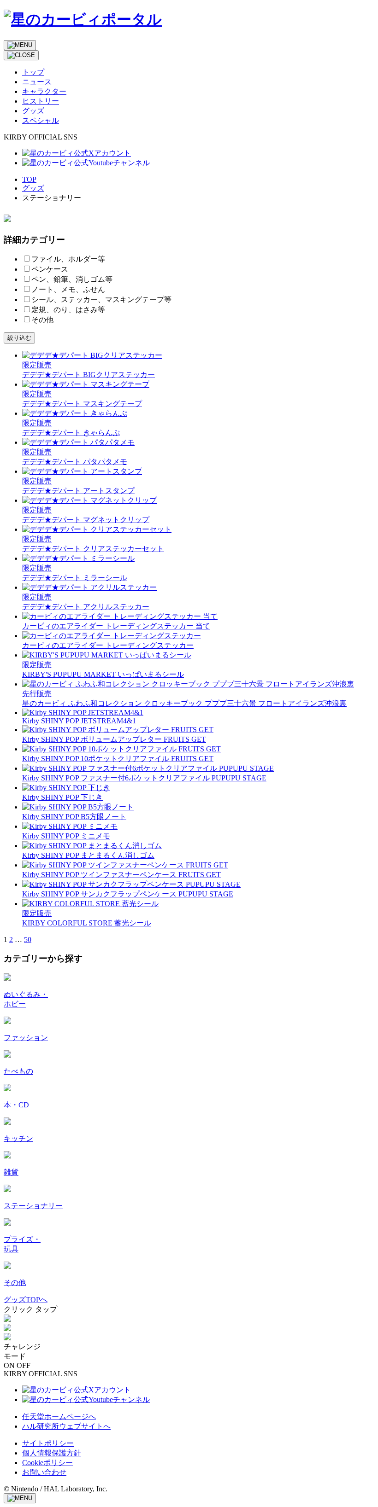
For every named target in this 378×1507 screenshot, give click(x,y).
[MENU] (20, 45)
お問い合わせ (44, 1472)
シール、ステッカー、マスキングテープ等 (101, 299)
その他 (42, 320)
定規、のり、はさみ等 (68, 310)
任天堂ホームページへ (59, 1416)
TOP (29, 179)
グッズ (33, 188)
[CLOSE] (21, 55)
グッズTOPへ (25, 1299)
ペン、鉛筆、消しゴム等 (71, 279)
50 (27, 939)
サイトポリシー (48, 1443)
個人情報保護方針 (51, 1453)
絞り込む (19, 337)
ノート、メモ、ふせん (68, 289)
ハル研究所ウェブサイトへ (66, 1426)
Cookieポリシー (47, 1462)
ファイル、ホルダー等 (68, 259)
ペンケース (49, 269)
